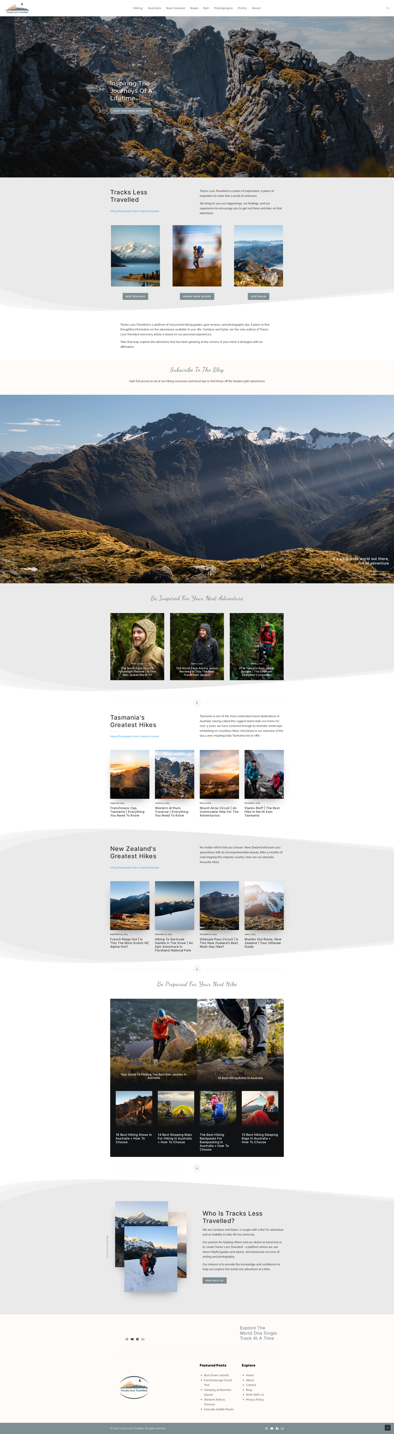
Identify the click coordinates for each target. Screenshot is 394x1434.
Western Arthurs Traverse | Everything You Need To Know (171, 811)
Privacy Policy (255, 1399)
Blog (249, 1389)
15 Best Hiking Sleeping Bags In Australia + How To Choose (260, 1138)
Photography (223, 8)
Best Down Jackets (216, 1375)
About (256, 8)
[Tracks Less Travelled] (17, 8)
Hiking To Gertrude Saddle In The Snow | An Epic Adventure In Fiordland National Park (174, 944)
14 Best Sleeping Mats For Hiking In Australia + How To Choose (175, 1138)
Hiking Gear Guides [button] (197, 296)
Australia (154, 8)
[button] (387, 8)
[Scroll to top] (388, 1427)
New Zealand (175, 8)
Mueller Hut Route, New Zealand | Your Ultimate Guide (263, 943)
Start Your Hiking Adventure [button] (131, 111)
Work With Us (255, 1394)
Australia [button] (258, 296)
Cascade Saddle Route (219, 1409)
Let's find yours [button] (376, 574)
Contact (251, 1385)
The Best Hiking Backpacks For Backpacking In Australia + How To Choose (214, 1142)
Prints (242, 8)
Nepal (194, 8)
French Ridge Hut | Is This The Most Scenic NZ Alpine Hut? (129, 943)
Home (250, 1375)
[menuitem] (138, 8)
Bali (206, 8)
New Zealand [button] (135, 296)
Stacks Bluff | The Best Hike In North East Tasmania (262, 811)
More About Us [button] (215, 1280)
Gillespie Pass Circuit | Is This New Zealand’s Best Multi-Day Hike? (219, 943)
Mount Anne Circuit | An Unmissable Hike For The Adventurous (219, 811)
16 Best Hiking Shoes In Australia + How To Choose (134, 1138)
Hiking (138, 8)
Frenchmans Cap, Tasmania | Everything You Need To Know (127, 811)
